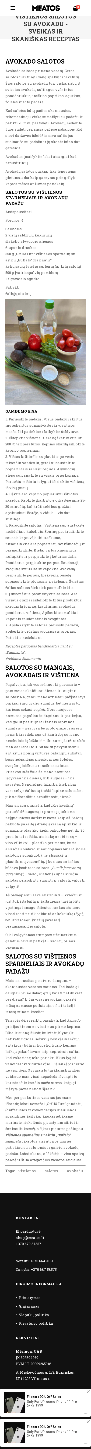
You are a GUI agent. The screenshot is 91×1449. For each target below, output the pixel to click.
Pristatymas (29, 1297)
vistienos (27, 1170)
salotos (51, 1170)
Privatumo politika (36, 1323)
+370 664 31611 (42, 1261)
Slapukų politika (34, 1314)
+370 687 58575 (44, 1269)
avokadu (75, 1170)
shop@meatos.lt (30, 1237)
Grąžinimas (29, 1306)
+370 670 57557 (28, 1243)
